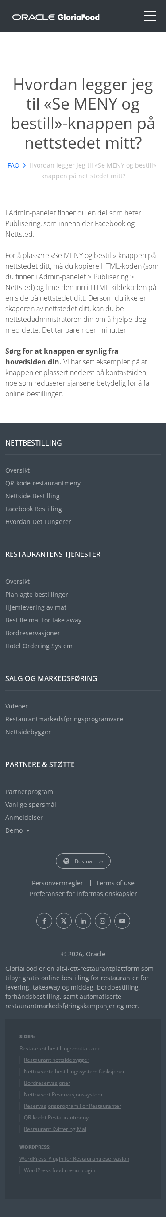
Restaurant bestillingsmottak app (59, 1048)
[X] (64, 921)
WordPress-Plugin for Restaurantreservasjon (74, 1158)
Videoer (16, 706)
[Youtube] (122, 921)
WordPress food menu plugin (59, 1170)
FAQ (13, 165)
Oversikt (17, 470)
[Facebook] (44, 921)
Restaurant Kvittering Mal (55, 1129)
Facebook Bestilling (33, 509)
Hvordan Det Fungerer (38, 521)
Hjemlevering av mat (35, 607)
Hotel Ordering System (39, 646)
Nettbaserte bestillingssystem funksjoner (74, 1071)
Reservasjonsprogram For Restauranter (72, 1106)
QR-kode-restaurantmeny (43, 483)
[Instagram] (103, 921)
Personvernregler (57, 883)
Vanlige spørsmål (30, 804)
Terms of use (115, 883)
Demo (14, 830)
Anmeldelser (24, 817)
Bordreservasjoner (32, 633)
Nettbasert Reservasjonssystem (63, 1094)
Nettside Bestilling (32, 496)
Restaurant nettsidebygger (56, 1060)
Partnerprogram (29, 791)
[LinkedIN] (83, 921)
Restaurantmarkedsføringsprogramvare (64, 719)
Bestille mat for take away (43, 620)
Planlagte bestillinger (36, 594)
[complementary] (83, 893)
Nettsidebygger (28, 732)
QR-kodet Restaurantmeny (56, 1117)
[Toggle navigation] (150, 16)
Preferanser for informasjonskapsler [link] (83, 893)
